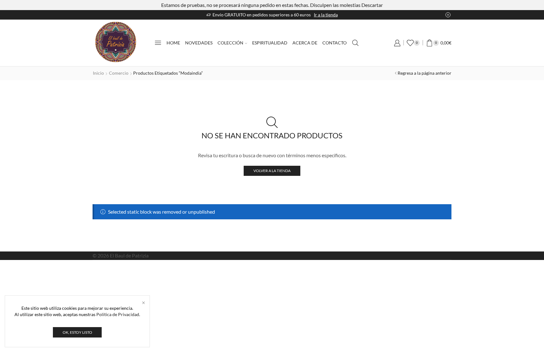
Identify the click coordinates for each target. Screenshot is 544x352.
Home (173, 42)
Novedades (198, 42)
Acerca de (304, 42)
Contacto (334, 42)
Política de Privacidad (117, 314)
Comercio (118, 73)
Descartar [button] (372, 5)
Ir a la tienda (326, 14)
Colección (230, 42)
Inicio (98, 73)
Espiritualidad (269, 42)
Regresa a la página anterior (424, 73)
